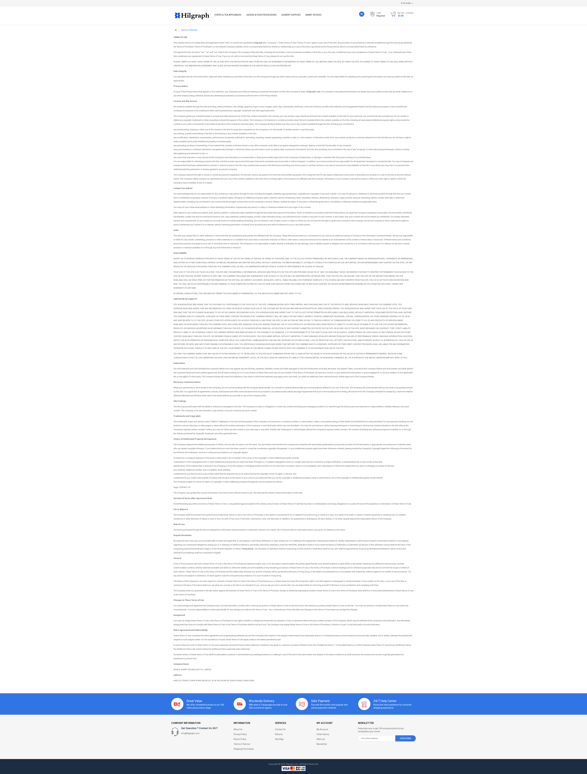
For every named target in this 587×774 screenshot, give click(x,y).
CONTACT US (184, 487)
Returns (279, 734)
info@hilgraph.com (190, 733)
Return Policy (240, 739)
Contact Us (280, 729)
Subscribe (405, 738)
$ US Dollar (406, 3)
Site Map (279, 739)
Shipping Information (244, 749)
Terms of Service (189, 30)
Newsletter (322, 744)
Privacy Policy (240, 734)
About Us (238, 729)
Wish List (321, 739)
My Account (322, 729)
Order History (323, 734)
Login (379, 13)
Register (381, 16)
